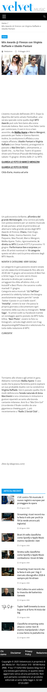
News (4, 36)
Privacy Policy (28, 653)
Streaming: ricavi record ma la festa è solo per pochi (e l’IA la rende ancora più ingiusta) (31, 519)
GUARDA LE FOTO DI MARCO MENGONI (21, 161)
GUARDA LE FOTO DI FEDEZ (15, 167)
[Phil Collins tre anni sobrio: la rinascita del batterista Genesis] (8, 592)
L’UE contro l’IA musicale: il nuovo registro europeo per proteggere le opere (31, 500)
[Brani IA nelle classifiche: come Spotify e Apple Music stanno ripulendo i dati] (8, 537)
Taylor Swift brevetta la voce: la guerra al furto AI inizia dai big (31, 609)
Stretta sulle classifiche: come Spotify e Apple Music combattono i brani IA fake (30, 554)
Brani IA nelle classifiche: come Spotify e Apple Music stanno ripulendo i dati (30, 537)
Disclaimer (16, 652)
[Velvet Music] (23, 6)
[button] (44, 16)
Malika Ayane (20, 132)
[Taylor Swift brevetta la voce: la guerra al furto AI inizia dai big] (8, 607)
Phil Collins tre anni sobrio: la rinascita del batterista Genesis (30, 592)
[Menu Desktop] (4, 16)
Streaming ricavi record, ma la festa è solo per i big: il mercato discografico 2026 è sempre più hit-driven (31, 574)
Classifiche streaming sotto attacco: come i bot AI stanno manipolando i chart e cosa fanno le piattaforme (31, 628)
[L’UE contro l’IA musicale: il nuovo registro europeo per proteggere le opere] (8, 500)
